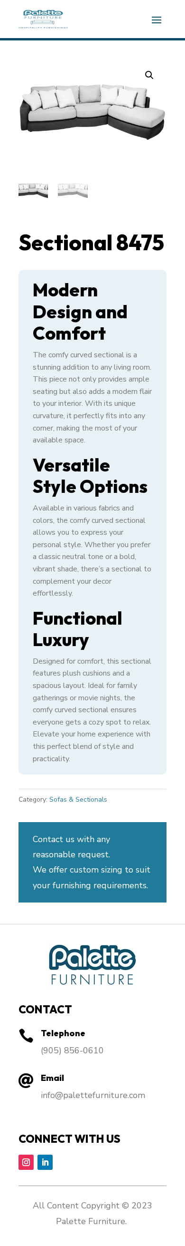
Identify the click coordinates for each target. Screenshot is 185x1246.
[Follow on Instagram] (26, 1162)
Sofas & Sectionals (78, 799)
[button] (149, 75)
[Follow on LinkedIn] (45, 1162)
